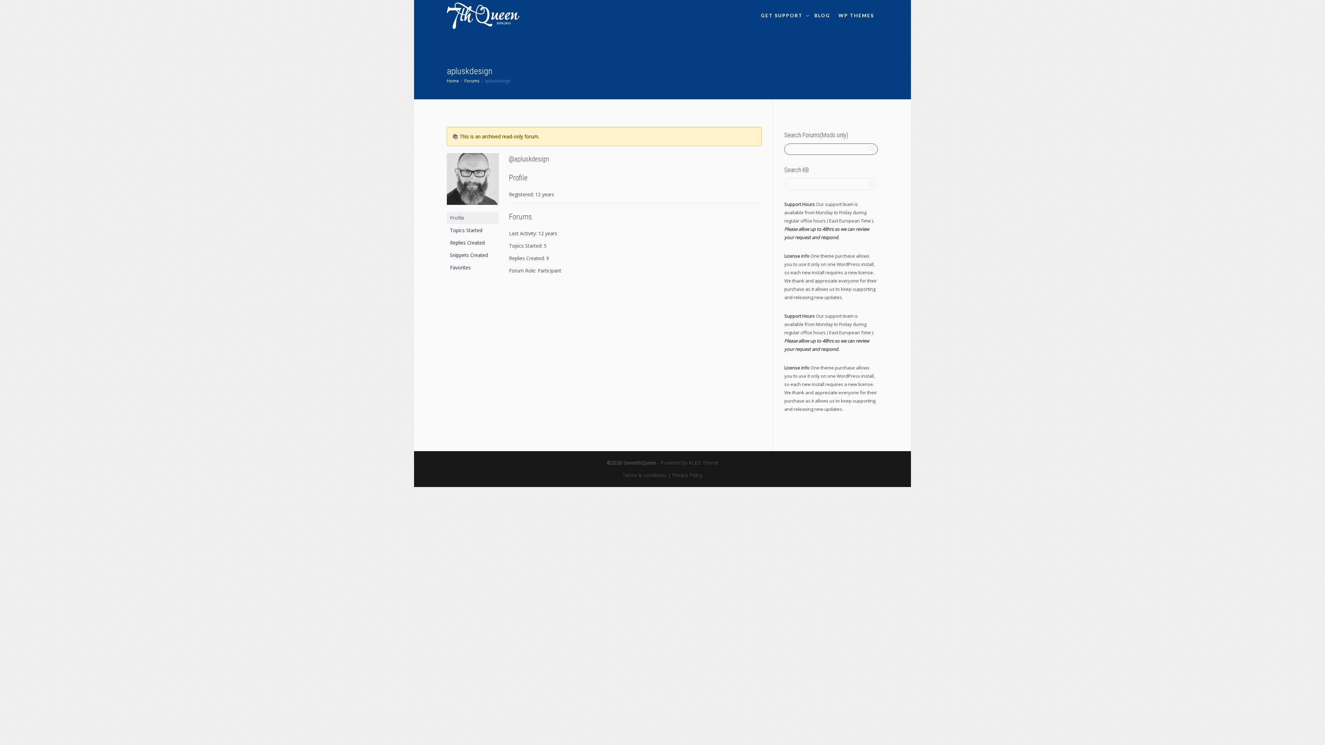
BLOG (822, 15)
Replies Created (467, 242)
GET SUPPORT (782, 15)
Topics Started (466, 230)
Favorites (460, 267)
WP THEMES (856, 15)
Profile (457, 218)
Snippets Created (469, 255)
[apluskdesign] (473, 182)
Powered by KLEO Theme (689, 462)
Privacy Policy (687, 475)
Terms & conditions (644, 475)
